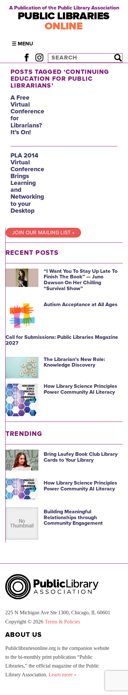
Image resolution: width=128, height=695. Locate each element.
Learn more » (62, 674)
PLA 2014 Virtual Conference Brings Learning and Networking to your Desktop (27, 183)
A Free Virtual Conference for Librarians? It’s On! (27, 115)
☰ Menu (22, 44)
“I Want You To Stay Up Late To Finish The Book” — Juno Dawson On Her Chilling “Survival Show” (80, 280)
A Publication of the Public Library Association (64, 7)
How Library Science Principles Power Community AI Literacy (80, 389)
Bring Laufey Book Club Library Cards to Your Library (80, 457)
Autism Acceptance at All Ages (80, 304)
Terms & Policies (62, 621)
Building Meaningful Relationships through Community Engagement (73, 517)
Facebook (26, 58)
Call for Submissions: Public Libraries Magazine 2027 (62, 340)
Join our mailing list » (43, 232)
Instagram (39, 58)
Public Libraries (64, 21)
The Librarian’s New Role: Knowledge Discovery (74, 362)
